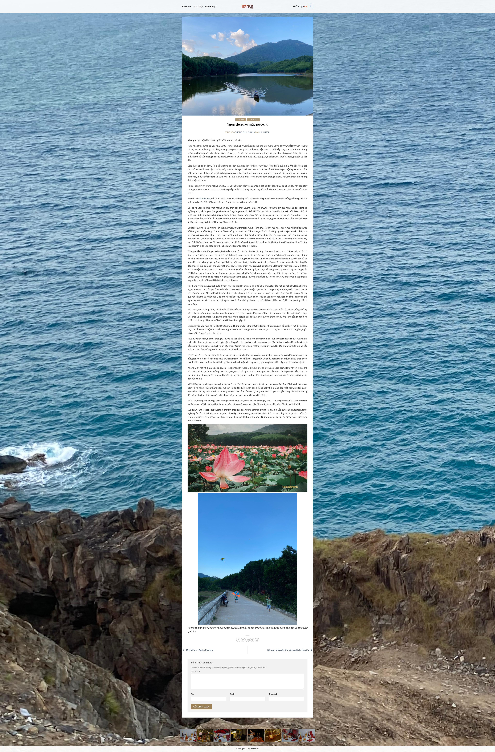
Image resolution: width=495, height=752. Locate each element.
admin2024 (264, 132)
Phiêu (241, 119)
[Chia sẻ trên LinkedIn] (257, 640)
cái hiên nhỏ (204, 198)
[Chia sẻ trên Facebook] (238, 640)
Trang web (273, 694)
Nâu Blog (210, 6)
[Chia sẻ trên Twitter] (243, 640)
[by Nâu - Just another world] (247, 6)
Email (232, 694)
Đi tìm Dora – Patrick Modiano (199, 650)
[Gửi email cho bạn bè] (247, 640)
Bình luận (195, 672)
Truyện (253, 119)
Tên (192, 694)
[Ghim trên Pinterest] (252, 640)
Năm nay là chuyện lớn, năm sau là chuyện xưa (288, 650)
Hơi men (186, 6)
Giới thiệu (198, 6)
